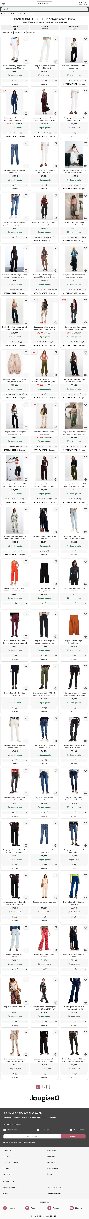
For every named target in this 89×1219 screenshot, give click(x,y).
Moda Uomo (45, 1130)
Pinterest (78, 1208)
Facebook (56, 1208)
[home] (1, 14)
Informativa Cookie (55, 1187)
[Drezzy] (44, 3)
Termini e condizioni (10, 1187)
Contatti (6, 1168)
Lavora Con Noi (8, 1174)
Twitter (33, 1208)
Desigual (18, 33)
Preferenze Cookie (54, 1193)
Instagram (12, 1208)
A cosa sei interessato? (12, 1124)
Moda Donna (12, 1130)
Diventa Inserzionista (10, 1162)
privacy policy (30, 1142)
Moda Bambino (80, 1130)
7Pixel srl (41, 1216)
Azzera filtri (31, 33)
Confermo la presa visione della (20, 1142)
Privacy (5, 1193)
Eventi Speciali (52, 1168)
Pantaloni (5, 33)
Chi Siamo (6, 1156)
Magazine (51, 1156)
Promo (49, 1174)
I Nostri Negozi (52, 1162)
